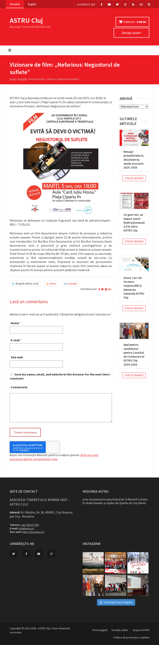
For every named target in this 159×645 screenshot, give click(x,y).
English (32, 4)
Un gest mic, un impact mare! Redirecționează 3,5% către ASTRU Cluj (134, 222)
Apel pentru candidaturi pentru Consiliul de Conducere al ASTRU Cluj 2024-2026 (134, 354)
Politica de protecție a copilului (131, 637)
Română (15, 4)
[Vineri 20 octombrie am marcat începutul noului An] (138, 585)
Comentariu (19, 387)
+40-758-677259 (30, 525)
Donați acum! (131, 33)
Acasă (13, 79)
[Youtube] (109, 4)
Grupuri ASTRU (141, 630)
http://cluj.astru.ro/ (33, 532)
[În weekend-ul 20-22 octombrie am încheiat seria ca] (115, 585)
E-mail (15, 340)
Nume (15, 323)
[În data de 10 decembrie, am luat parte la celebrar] (115, 562)
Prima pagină (99, 630)
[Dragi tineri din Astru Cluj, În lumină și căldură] (138, 562)
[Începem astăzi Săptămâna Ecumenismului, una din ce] (93, 562)
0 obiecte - (134, 22)
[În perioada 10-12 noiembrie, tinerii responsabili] (93, 585)
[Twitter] (117, 4)
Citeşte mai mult (134, 178)
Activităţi (22, 79)
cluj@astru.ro (26, 528)
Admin (52, 283)
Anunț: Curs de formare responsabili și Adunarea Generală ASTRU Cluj (134, 287)
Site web (17, 357)
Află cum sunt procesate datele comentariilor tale (54, 457)
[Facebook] (101, 4)
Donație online (120, 630)
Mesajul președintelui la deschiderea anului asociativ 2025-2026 (134, 159)
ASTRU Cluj (26, 20)
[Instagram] (125, 4)
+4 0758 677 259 (86, 4)
